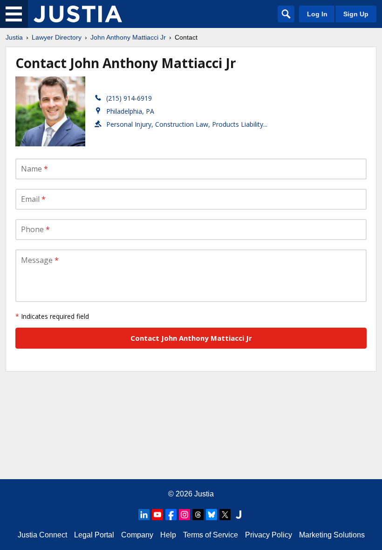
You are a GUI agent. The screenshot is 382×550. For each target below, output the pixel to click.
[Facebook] (171, 514)
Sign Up (355, 14)
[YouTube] (157, 514)
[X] (225, 514)
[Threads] (198, 514)
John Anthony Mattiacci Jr (128, 37)
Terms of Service (210, 535)
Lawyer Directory (57, 37)
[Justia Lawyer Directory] (78, 14)
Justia (14, 37)
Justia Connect (42, 535)
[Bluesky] (211, 514)
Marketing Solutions (332, 535)
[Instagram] (184, 514)
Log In (317, 14)
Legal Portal (94, 535)
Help (168, 535)
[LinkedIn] (144, 514)
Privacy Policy (268, 535)
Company (137, 535)
